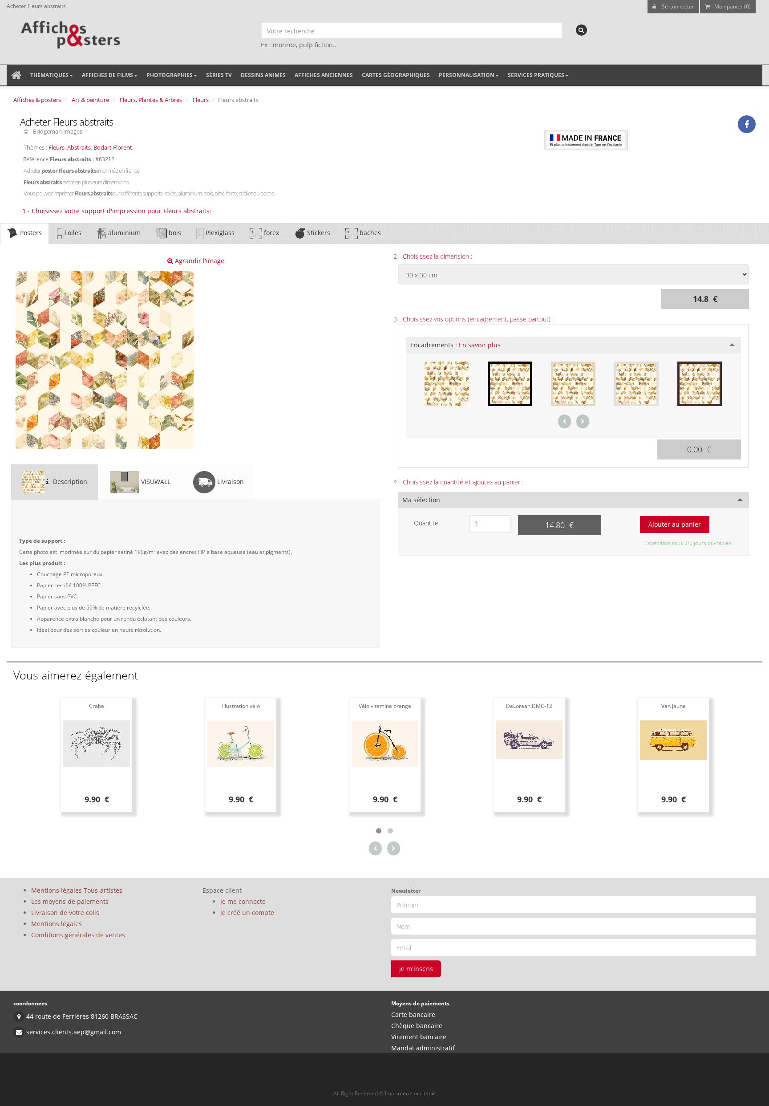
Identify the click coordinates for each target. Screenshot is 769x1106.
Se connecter (677, 6)
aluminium (123, 232)
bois (174, 232)
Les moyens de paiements (70, 901)
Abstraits (79, 147)
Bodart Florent (112, 147)
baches (369, 232)
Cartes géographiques (396, 75)
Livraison (229, 481)
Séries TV (219, 75)
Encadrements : (455, 345)
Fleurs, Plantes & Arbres (151, 100)
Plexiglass (219, 232)
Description (69, 481)
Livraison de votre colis (65, 912)
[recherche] (581, 30)
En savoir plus (480, 345)
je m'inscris (416, 968)
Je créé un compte (247, 912)
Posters (30, 232)
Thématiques (49, 75)
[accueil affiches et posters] (16, 75)
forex (270, 232)
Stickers (317, 232)
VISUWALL (154, 481)
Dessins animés (263, 75)
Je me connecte (243, 901)
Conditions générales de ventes (78, 935)
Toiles (71, 232)
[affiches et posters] (69, 32)
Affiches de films (107, 75)
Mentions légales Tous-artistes (76, 890)
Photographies (169, 75)
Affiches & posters (37, 100)
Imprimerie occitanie (410, 1093)
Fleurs (201, 100)
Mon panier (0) (732, 6)
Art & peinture (90, 100)
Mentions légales (56, 923)
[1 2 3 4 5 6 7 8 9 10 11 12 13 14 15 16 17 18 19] (490, 524)
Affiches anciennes (324, 75)
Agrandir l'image (198, 260)
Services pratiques (536, 75)
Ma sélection (421, 500)
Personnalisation (466, 75)
